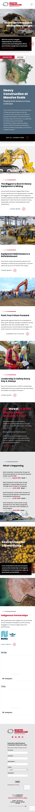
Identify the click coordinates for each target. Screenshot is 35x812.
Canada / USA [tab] (7, 57)
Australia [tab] (20, 57)
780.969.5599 (18, 796)
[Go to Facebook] (19, 737)
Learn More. (24, 572)
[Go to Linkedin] (16, 737)
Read (23, 478)
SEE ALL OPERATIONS (15, 137)
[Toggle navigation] (31, 4)
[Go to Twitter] (12, 737)
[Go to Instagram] (22, 737)
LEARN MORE (15, 209)
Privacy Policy (12, 806)
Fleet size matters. (8, 48)
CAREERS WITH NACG (15, 334)
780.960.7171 (19, 795)
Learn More (7, 446)
